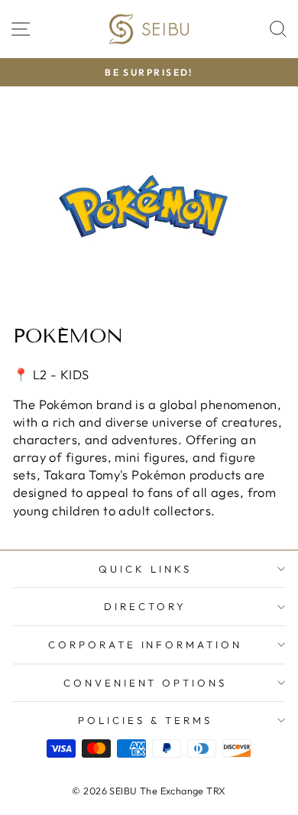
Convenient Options (145, 683)
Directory (145, 606)
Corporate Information (145, 644)
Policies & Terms (145, 720)
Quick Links (145, 569)
